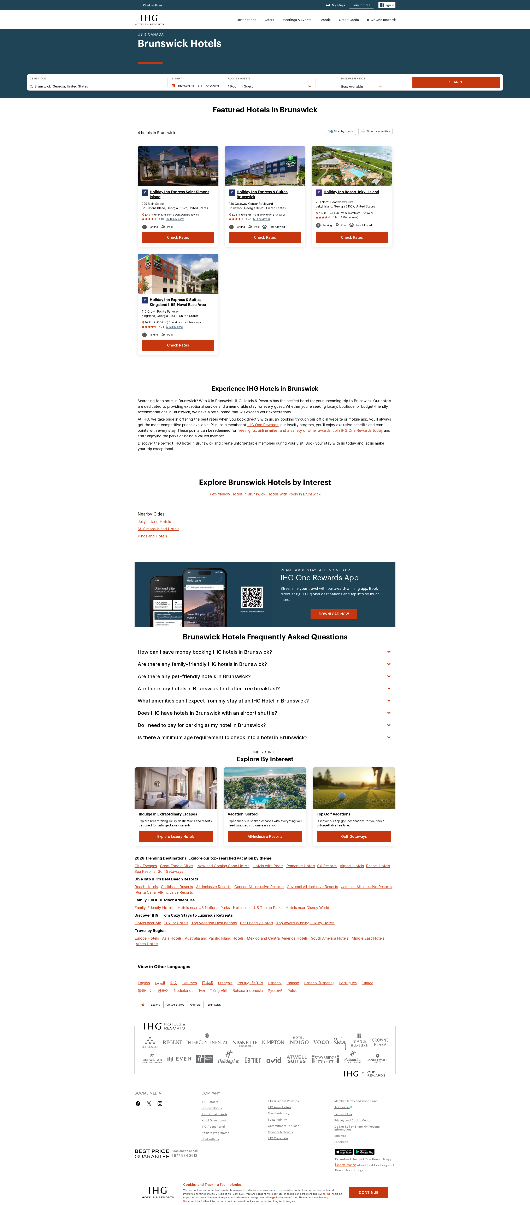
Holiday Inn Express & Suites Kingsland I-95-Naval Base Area (178, 302)
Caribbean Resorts (177, 887)
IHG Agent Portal (213, 1126)
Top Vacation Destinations (214, 923)
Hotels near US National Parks (204, 907)
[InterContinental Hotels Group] (149, 19)
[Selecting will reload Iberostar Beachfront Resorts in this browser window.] (152, 1059)
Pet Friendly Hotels (256, 923)
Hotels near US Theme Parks (257, 907)
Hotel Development (215, 1120)
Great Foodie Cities (176, 866)
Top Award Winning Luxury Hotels (305, 923)
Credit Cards (349, 19)
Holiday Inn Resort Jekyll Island (351, 192)
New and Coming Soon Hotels (223, 866)
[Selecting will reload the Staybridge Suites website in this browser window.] (325, 1059)
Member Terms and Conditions (355, 1101)
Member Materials (280, 1132)
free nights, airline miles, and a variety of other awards (284, 430)
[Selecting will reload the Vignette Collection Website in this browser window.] (245, 1041)
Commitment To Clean (283, 1125)
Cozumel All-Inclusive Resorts (312, 887)
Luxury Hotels (176, 923)
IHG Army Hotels (279, 1107)
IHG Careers (209, 1101)
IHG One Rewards (262, 425)
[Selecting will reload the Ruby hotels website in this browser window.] (340, 1041)
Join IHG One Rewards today (357, 430)
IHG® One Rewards (381, 19)
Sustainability (277, 1119)
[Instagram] (160, 1103)
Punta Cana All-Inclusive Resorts (164, 892)
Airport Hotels (352, 866)
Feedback (341, 1142)
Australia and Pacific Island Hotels (214, 938)
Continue (368, 1192)
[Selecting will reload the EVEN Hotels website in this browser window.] (179, 1059)
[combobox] (99, 86)
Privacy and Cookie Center (352, 1120)
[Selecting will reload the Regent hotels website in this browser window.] (172, 1041)
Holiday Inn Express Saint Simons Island (179, 194)
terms (326, 1193)
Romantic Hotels (300, 866)
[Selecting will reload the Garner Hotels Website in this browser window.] (253, 1059)
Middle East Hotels (368, 938)
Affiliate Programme (215, 1133)
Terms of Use (343, 1114)
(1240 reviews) (175, 219)
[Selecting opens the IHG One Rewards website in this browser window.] (364, 1074)
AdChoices (342, 1107)
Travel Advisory (278, 1113)
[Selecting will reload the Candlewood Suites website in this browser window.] (377, 1059)
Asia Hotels (172, 938)
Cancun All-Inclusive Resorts (259, 887)
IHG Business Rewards (283, 1101)
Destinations (246, 19)
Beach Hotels (146, 887)
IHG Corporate (278, 1138)
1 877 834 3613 (184, 1155)
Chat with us (153, 5)
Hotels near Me (148, 923)
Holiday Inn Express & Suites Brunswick (262, 194)
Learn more (345, 1164)
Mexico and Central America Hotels (277, 938)
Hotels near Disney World (307, 907)
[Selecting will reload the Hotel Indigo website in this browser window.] (298, 1041)
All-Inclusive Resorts (213, 887)
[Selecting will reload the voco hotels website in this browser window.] (321, 1041)
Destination (38, 78)
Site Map (340, 1135)
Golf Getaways (170, 871)
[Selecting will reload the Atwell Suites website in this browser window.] (297, 1059)
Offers (269, 19)
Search (456, 82)
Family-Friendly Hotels (154, 907)
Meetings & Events (296, 19)
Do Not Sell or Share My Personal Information (357, 1127)
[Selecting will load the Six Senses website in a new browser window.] (150, 1041)
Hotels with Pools (268, 866)
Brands (325, 19)
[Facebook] (139, 1103)
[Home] (143, 1004)
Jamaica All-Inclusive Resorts (366, 887)
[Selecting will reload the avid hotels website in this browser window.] (273, 1059)
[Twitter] (149, 1103)
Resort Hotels (378, 866)
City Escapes (146, 866)
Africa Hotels (147, 944)
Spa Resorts (145, 871)
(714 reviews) (261, 219)
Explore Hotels (211, 1108)
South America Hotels (329, 938)
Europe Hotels (147, 938)
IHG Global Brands (214, 1114)
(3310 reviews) (349, 217)
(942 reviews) (174, 326)
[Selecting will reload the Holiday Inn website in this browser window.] (229, 1059)
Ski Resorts (327, 866)
